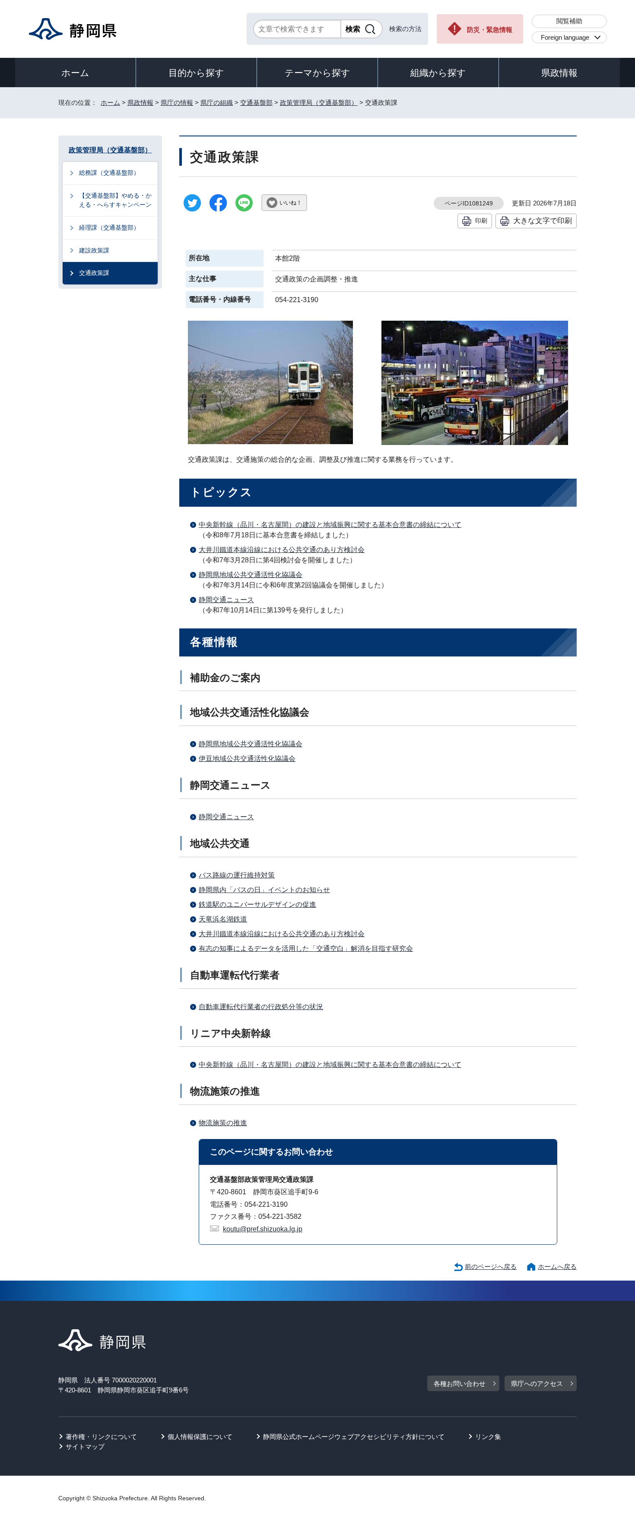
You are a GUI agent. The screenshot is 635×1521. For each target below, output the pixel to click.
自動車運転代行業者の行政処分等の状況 (261, 1006)
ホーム (75, 73)
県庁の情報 (177, 102)
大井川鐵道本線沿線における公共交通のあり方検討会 (282, 549)
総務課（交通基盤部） (109, 172)
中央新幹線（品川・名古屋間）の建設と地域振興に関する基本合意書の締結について (330, 524)
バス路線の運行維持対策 (237, 875)
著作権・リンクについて (101, 1436)
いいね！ (290, 202)
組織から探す (438, 73)
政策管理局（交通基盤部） (319, 102)
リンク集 (488, 1436)
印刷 (481, 220)
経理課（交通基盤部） (109, 227)
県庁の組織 (216, 102)
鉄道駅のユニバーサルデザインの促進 (257, 904)
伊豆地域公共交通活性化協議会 (247, 758)
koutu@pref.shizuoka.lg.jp (262, 1229)
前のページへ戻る (491, 1266)
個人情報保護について (200, 1436)
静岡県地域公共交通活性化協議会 (250, 574)
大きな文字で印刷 (542, 220)
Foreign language (565, 37)
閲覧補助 (569, 21)
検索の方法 (405, 28)
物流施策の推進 (223, 1123)
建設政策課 (94, 250)
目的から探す (196, 73)
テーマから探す (317, 73)
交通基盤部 (256, 102)
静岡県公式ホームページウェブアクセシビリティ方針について (353, 1436)
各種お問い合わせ (460, 1383)
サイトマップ (85, 1446)
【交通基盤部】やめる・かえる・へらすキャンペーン (115, 200)
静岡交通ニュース (226, 599)
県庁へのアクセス (537, 1383)
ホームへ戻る (557, 1266)
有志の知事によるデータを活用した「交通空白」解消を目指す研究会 (306, 948)
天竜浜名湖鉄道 (223, 919)
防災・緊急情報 (489, 29)
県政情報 (559, 73)
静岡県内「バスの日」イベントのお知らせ (264, 889)
